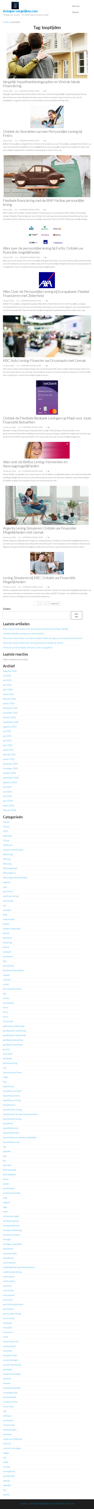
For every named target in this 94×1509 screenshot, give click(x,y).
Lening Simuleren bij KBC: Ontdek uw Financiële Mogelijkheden (39, 579)
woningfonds (9, 1471)
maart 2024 (8, 805)
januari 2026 (9, 703)
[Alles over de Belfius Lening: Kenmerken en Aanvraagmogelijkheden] (47, 450)
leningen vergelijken (12, 1244)
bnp (4, 961)
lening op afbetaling (12, 1230)
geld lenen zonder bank (14, 1026)
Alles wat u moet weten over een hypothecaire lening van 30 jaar (33, 642)
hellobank (7, 1058)
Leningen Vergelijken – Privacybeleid (47, 1503)
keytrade (7, 1165)
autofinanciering (10, 896)
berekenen (8, 956)
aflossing (7, 863)
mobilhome (8, 1248)
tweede (6, 1383)
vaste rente (8, 1406)
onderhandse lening (12, 1272)
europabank (8, 1002)
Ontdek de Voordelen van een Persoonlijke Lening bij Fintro (42, 133)
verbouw (7, 1415)
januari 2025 (9, 759)
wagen (6, 1452)
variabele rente (10, 1401)
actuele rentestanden (13, 849)
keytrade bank (9, 1169)
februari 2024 (9, 810)
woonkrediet (9, 1476)
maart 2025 (8, 749)
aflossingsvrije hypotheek (15, 877)
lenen (5, 1211)
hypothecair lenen (11, 1095)
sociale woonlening (12, 1364)
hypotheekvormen (11, 1142)
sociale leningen (10, 1360)
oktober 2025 (9, 717)
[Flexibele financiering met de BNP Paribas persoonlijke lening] (47, 176)
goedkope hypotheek (13, 1044)
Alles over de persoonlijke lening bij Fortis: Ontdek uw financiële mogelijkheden (43, 250)
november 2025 (10, 712)
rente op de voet (11, 1341)
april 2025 (8, 745)
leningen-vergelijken (29, 91)
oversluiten (8, 1290)
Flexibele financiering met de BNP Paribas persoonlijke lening (43, 202)
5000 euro (8, 845)
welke (5, 1462)
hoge (5, 1077)
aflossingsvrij (9, 872)
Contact (75, 12)
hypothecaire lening (12, 1109)
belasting (7, 942)
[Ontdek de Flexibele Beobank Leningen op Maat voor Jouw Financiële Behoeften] (47, 397)
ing (4, 1146)
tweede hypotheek (12, 1388)
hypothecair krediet (12, 1091)
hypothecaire (9, 1104)
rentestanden (9, 1346)
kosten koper (9, 1188)
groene (6, 1049)
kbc (4, 1160)
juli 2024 (7, 787)
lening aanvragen (11, 1216)
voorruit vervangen (12, 1448)
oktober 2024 (9, 773)
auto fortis (8, 891)
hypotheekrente (10, 1128)
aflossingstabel (10, 868)
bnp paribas (8, 965)
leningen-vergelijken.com (20, 11)
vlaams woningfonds (12, 1439)
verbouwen (8, 1420)
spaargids (7, 1369)
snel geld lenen (10, 1355)
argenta (6, 882)
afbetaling (8, 854)
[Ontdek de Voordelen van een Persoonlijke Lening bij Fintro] (47, 116)
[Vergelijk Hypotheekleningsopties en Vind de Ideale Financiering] (47, 55)
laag (5, 1197)
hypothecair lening (12, 1100)
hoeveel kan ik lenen (12, 1072)
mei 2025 (7, 740)
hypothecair (8, 1086)
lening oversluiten (11, 1234)
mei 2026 (7, 684)
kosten (6, 1183)
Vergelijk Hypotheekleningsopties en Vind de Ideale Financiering (41, 83)
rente (5, 1336)
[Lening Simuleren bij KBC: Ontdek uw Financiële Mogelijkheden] (47, 563)
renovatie (7, 1327)
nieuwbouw (8, 1258)
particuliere (8, 1309)
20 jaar (6, 826)
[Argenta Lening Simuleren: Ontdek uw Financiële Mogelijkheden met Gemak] (47, 505)
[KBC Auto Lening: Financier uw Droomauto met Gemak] (47, 336)
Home (6, 22)
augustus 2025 (10, 726)
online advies (9, 1281)
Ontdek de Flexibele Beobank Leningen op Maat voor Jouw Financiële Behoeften (47, 420)
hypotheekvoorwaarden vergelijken (20, 1137)
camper (6, 975)
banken (6, 924)
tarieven (7, 1378)
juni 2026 (7, 680)
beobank (7, 951)
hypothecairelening (12, 1118)
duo (4, 993)
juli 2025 (7, 731)
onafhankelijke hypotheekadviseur (19, 1267)
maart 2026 (8, 694)
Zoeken (7, 608)
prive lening (8, 1318)
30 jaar (6, 840)
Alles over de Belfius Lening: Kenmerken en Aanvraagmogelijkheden (35, 464)
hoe (4, 1067)
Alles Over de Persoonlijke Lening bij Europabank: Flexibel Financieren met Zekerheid (46, 293)
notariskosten (9, 1262)
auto (5, 886)
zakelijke (7, 1485)
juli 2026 (7, 675)
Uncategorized (10, 1392)
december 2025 (10, 708)
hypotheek (8, 1123)
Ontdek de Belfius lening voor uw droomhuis (23, 633)
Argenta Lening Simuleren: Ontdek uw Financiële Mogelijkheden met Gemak (39, 530)
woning (6, 1466)
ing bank (7, 1151)
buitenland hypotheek (13, 970)
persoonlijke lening (12, 1313)
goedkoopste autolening (14, 1030)
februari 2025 (9, 754)
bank (5, 914)
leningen (7, 1239)
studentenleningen (12, 1374)
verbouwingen (10, 1429)
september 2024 (11, 777)
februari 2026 (9, 698)
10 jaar (6, 822)
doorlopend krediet (12, 988)
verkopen (7, 1434)
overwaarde (8, 1295)
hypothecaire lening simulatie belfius (20, 1114)
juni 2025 (7, 735)
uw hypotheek (9, 1397)
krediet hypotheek (11, 1193)
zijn (4, 1490)
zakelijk (6, 1480)
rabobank (7, 1323)
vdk (4, 1411)
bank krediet (9, 919)
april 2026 (8, 689)
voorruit (7, 1443)
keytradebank (9, 1174)
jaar (5, 1156)
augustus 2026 (10, 671)
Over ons (76, 6)
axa (4, 905)
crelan (6, 984)
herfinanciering (10, 1063)
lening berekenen (11, 1220)
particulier (8, 1299)
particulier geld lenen (13, 1304)
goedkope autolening (13, 1040)
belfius (6, 947)
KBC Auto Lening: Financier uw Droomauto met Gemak (44, 360)
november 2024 (10, 768)
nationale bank (10, 1253)
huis (5, 1081)
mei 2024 (7, 796)
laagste (6, 1202)
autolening (8, 900)
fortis (5, 1016)
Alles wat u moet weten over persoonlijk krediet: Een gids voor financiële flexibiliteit (42, 638)
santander (7, 1350)
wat (4, 1457)
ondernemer (9, 1276)
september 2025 (11, 722)
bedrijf (6, 933)
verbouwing (8, 1425)
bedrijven (7, 937)
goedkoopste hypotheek (14, 1035)
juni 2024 (7, 791)
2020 (5, 831)
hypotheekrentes (11, 1132)
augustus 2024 (10, 782)
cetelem (7, 979)
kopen (6, 1179)
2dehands (7, 835)
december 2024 (10, 763)
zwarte (6, 1494)
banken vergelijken (12, 928)
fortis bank (8, 1021)
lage (5, 1207)
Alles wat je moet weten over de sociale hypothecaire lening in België (35, 628)
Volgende (54, 603)
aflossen (7, 859)
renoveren (8, 1332)
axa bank (7, 910)
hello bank (7, 1053)
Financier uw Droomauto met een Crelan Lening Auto (28, 647)
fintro (5, 1012)
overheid (7, 1285)
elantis (6, 998)
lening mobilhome (11, 1225)
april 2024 (8, 800)
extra (5, 1007)
